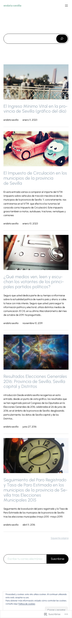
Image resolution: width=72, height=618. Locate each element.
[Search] (62, 39)
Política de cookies (26, 604)
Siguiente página (60, 538)
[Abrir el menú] (66, 6)
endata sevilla (12, 5)
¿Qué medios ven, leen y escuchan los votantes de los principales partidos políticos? (33, 281)
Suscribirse (57, 558)
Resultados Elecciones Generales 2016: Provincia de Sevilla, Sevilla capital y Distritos (35, 381)
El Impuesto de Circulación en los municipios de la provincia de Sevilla (35, 178)
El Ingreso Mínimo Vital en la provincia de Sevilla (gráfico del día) (35, 109)
